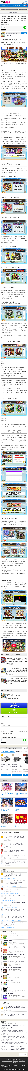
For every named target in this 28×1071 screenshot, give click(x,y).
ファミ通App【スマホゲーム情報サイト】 (9, 9)
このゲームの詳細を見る (13, 698)
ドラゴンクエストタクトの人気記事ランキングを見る (11, 920)
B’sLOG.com (13, 1062)
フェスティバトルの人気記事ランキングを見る (9, 907)
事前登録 (10, 12)
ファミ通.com (22, 1061)
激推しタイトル (16, 12)
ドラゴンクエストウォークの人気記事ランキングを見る (11, 886)
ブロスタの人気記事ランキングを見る (8, 900)
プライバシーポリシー (7, 1061)
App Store (14, 705)
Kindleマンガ (19, 751)
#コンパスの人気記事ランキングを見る (8, 878)
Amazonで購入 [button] (5, 774)
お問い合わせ (9, 1059)
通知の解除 (15, 1061)
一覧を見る (24, 748)
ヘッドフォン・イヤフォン (8, 751)
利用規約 (15, 1059)
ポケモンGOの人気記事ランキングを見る (8, 927)
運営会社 (19, 1059)
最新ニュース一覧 (23, 9)
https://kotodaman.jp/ (12, 721)
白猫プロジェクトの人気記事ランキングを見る (9, 893)
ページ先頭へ (24, 1055)
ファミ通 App (5, 2)
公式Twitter (8, 240)
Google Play (14, 711)
